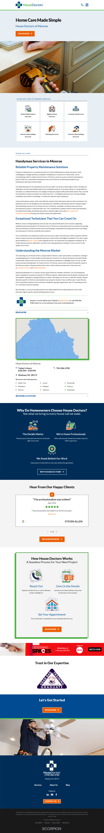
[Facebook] (56, 794)
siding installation (39, 268)
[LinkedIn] (48, 794)
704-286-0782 (63, 368)
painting (27, 213)
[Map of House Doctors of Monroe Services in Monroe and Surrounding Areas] (52, 339)
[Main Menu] (87, 4)
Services (38, 785)
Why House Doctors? (50, 472)
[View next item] (56, 532)
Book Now (23, 34)
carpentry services (23, 268)
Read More (52, 514)
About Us (54, 785)
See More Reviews (50, 539)
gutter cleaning (33, 240)
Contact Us (50, 801)
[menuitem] (38, 823)
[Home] (29, 5)
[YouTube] (52, 794)
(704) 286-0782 (52, 775)
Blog (68, 785)
